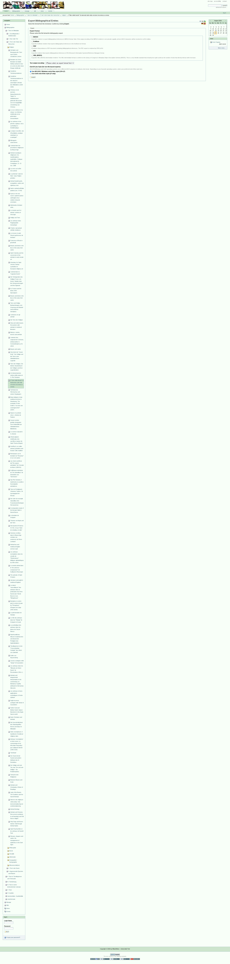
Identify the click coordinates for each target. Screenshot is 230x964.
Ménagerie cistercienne (13, 141)
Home (6, 11)
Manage (27, 11)
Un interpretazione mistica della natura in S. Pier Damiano (16, 375)
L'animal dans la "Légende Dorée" (15, 273)
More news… (222, 48)
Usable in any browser (135, 959)
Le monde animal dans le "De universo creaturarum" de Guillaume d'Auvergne (16, 569)
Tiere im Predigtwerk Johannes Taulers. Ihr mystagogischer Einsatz (16, 492)
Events (50, 11)
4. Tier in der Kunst (13, 868)
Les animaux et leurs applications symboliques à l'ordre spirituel (16, 694)
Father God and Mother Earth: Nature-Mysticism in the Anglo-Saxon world (17, 711)
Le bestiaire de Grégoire (14, 516)
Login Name (8, 920)
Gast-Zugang (219, 43)
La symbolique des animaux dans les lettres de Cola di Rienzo (15, 628)
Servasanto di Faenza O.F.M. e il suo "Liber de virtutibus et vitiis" (16, 528)
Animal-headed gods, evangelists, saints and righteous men (17, 183)
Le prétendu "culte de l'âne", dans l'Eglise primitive (16, 176)
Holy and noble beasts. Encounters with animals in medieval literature (17, 326)
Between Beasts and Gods (16, 781)
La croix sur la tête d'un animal (15, 169)
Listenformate (11, 899)
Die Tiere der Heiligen (16, 320)
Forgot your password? (13, 937)
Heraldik (11, 854)
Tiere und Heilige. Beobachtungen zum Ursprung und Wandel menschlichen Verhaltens (16, 307)
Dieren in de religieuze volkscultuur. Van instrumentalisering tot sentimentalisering (16, 803)
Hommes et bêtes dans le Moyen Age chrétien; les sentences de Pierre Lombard (16, 537)
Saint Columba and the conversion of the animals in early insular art (16, 256)
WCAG (105, 959)
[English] (204, 23)
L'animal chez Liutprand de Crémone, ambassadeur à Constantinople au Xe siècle (17, 342)
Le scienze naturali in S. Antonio (16, 433)
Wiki (35, 11)
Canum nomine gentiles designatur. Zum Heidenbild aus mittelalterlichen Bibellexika (16, 424)
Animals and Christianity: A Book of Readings (16, 787)
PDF (34, 46)
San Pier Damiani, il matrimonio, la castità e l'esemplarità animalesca (17, 483)
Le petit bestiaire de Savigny (16, 613)
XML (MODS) (37, 55)
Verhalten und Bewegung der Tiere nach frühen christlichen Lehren (16, 53)
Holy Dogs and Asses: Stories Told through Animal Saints (16, 823)
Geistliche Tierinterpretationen (16, 72)
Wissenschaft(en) (14, 865)
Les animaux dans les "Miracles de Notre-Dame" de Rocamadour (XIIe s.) (16, 669)
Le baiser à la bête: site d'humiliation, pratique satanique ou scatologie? (17, 134)
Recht (11, 851)
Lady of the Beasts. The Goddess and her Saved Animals (16, 794)
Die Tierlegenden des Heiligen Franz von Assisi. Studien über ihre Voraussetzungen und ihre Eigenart (16, 281)
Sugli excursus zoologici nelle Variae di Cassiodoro (17, 702)
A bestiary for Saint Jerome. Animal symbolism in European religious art (16, 266)
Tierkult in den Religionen (14, 776)
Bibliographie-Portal (33, 5)
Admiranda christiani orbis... (16, 206)
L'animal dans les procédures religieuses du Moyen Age (17, 147)
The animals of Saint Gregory (16, 576)
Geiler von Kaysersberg (14, 656)
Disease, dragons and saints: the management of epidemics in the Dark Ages (16, 840)
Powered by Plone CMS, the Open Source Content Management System (115, 954)
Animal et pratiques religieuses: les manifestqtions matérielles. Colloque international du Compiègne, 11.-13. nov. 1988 (16, 159)
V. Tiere (9, 890)
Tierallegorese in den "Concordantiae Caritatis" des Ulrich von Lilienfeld (16, 649)
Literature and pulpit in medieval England (16, 581)
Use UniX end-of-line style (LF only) (44, 73)
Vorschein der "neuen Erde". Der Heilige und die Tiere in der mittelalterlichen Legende (16, 356)
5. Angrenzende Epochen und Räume (15, 872)
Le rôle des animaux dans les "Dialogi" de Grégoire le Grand (16, 620)
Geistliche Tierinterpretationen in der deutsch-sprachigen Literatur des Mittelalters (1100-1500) (16, 82)
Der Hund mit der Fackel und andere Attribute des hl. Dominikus (15, 759)
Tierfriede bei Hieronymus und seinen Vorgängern (15, 392)
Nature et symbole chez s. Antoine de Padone (15, 415)
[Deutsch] (202, 23)
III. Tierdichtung (11, 881)
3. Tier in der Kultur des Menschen (50, 15)
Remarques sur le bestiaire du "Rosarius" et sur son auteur (17, 456)
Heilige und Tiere (15, 217)
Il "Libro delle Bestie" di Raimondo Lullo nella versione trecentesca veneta (16, 383)
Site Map (210, 1)
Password (7, 926)
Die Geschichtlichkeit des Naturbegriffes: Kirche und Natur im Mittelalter (16, 726)
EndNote (36, 41)
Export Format (35, 31)
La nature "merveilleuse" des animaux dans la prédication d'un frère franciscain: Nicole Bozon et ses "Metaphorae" (16, 592)
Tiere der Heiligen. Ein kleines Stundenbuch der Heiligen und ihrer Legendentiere (16, 367)
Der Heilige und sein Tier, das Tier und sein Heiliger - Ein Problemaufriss (16, 768)
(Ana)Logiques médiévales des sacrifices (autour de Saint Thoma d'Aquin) (16, 440)
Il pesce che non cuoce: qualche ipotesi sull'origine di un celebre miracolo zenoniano (16, 198)
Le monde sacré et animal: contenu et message (15, 212)
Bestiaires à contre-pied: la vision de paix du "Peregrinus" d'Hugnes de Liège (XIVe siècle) (16, 605)
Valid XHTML (115, 959)
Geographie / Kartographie (13, 861)
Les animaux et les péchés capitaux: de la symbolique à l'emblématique (16, 125)
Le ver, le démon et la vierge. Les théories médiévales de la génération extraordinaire (16, 114)
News (42, 11)
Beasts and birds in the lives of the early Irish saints (17, 248)
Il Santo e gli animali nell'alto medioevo (16, 229)
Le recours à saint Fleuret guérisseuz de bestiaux (16, 235)
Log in (224, 13)
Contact (224, 1)
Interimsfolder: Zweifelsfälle (15, 896)
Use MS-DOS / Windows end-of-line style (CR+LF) (48, 71)
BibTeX (35, 37)
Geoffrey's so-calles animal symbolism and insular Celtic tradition (16, 448)
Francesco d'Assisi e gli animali (16, 241)
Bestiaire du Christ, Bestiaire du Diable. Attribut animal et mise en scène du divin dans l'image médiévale (17, 64)
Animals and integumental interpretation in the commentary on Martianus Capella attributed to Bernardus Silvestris (17, 682)
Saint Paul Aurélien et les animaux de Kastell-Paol (17, 831)
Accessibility (217, 1)
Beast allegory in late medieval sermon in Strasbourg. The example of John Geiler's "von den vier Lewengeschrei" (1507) (16, 403)
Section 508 (95, 959)
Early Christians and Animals (16, 718)
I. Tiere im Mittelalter (32, 15)
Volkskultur (12, 857)
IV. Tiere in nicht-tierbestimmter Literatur (14, 886)
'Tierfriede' (13, 752)
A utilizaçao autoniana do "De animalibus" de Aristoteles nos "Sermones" (16, 473)
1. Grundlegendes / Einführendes (14, 35)
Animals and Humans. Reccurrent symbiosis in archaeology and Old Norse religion (17, 815)
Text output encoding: (37, 63)
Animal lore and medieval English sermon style (15, 546)
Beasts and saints (15, 349)
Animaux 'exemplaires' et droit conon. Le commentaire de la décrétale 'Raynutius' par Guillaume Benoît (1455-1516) (16, 744)
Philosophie (12, 847)
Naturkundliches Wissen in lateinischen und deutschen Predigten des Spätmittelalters (16, 639)
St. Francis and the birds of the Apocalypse (15, 290)
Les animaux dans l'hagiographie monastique (15, 223)
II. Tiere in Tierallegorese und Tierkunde (14, 877)
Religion (64, 15)
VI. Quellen (10, 893)
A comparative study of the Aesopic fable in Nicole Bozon (17, 510)
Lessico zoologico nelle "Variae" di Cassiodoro (17, 662)
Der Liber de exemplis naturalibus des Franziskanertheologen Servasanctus (17, 502)
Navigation (7, 20)
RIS (34, 51)
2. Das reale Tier (13, 39)
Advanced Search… (221, 7)
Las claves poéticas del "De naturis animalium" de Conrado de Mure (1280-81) (17, 464)
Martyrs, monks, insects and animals (16, 333)
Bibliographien (16, 11)
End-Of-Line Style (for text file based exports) (45, 67)
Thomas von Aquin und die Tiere (17, 521)
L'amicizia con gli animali (15, 316)
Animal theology (14, 809)
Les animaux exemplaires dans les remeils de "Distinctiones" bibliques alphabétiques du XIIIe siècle (17, 557)
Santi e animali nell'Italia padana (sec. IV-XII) (17, 189)
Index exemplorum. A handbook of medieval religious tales (16, 734)
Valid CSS (125, 959)
